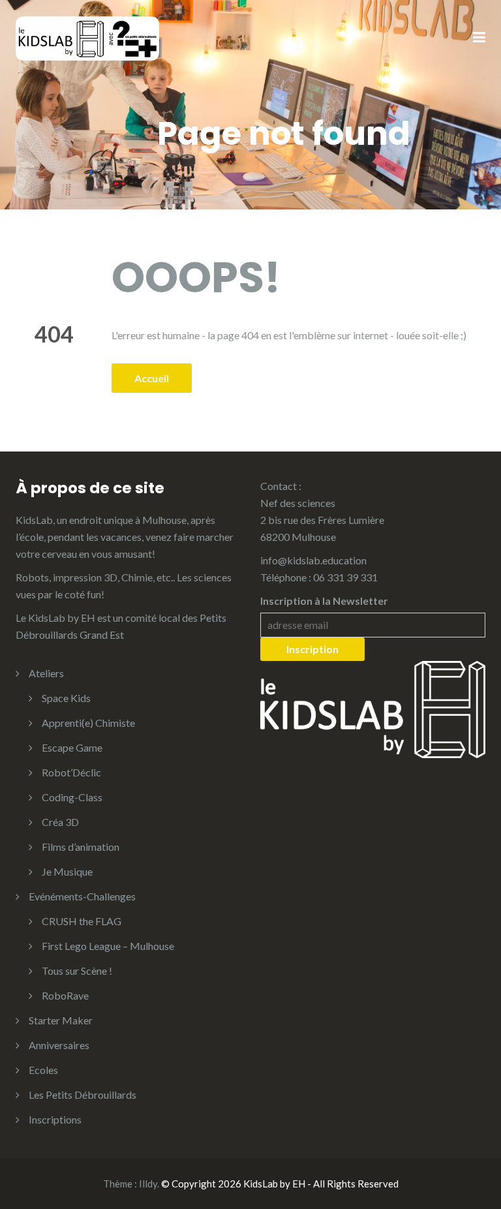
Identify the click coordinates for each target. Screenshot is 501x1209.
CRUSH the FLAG (81, 921)
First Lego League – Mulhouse (108, 946)
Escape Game (72, 747)
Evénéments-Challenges (82, 896)
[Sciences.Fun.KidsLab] (87, 37)
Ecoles (43, 1070)
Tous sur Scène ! (77, 970)
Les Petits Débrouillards (82, 1094)
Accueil (151, 378)
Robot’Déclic (71, 772)
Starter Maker (61, 1020)
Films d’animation (80, 846)
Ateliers (46, 673)
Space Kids (66, 698)
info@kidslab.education (313, 560)
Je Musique (67, 871)
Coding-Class (72, 797)
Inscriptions (55, 1119)
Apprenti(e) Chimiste (88, 722)
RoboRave (65, 995)
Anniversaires (59, 1045)
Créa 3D (60, 822)
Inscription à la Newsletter (324, 600)
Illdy (148, 1183)
